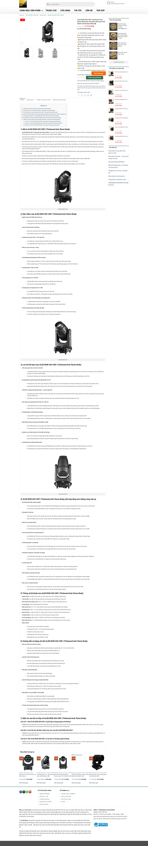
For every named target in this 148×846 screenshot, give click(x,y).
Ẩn (46, 105)
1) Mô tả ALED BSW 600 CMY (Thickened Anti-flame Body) (36, 108)
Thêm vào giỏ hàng (94, 77)
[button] (22, 43)
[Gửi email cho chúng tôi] (23, 791)
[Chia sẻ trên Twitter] (82, 95)
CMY (82, 87)
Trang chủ (21, 15)
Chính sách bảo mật (66, 796)
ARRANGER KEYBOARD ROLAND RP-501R (118, 184)
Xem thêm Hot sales (119, 62)
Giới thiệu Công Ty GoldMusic (68, 793)
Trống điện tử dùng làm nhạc (117, 179)
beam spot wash (97, 86)
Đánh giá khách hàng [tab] (59, 99)
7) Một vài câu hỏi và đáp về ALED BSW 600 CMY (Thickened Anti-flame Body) (40, 119)
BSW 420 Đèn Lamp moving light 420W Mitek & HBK (97, 775)
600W (81, 86)
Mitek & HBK (95, 87)
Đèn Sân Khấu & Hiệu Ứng (32, 15)
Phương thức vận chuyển (45, 801)
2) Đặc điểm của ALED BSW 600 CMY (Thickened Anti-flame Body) (38, 110)
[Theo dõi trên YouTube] (30, 791)
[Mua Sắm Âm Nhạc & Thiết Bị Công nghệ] (26, 4)
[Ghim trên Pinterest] (88, 95)
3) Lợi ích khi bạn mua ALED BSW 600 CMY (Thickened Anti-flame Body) (39, 112)
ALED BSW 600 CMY (88, 86)
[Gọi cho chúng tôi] (27, 791)
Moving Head (43, 15)
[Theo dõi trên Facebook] (20, 791)
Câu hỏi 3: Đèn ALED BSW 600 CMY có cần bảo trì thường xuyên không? (41, 125)
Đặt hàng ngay (23, 783)
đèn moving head (88, 87)
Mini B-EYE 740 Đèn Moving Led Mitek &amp (27, 775)
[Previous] (20, 769)
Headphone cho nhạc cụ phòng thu (118, 172)
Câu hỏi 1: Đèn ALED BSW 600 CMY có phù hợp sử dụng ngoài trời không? (42, 121)
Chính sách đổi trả (43, 804)
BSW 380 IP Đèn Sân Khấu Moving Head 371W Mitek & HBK (62, 775)
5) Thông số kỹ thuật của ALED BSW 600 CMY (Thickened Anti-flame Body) (40, 116)
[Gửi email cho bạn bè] (85, 95)
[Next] (105, 769)
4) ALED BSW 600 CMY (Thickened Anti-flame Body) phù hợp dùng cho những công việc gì (43, 114)
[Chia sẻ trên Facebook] (78, 95)
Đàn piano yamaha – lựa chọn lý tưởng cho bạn (118, 157)
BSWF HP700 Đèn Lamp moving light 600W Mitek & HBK (80, 775)
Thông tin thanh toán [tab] (43, 99)
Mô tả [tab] (22, 99)
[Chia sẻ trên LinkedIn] (91, 95)
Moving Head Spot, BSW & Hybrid (56, 15)
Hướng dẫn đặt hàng (44, 799)
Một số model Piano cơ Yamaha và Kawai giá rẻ (118, 166)
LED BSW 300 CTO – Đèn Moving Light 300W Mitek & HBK (45, 775)
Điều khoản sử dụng (66, 799)
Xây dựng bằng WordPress (117, 162)
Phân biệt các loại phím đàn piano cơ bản (117, 152)
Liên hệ (63, 801)
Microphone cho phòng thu (117, 176)
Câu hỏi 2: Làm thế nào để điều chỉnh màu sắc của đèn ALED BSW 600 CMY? (42, 123)
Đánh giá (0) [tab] (30, 99)
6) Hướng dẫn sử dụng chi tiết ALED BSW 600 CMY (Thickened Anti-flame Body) (41, 117)
